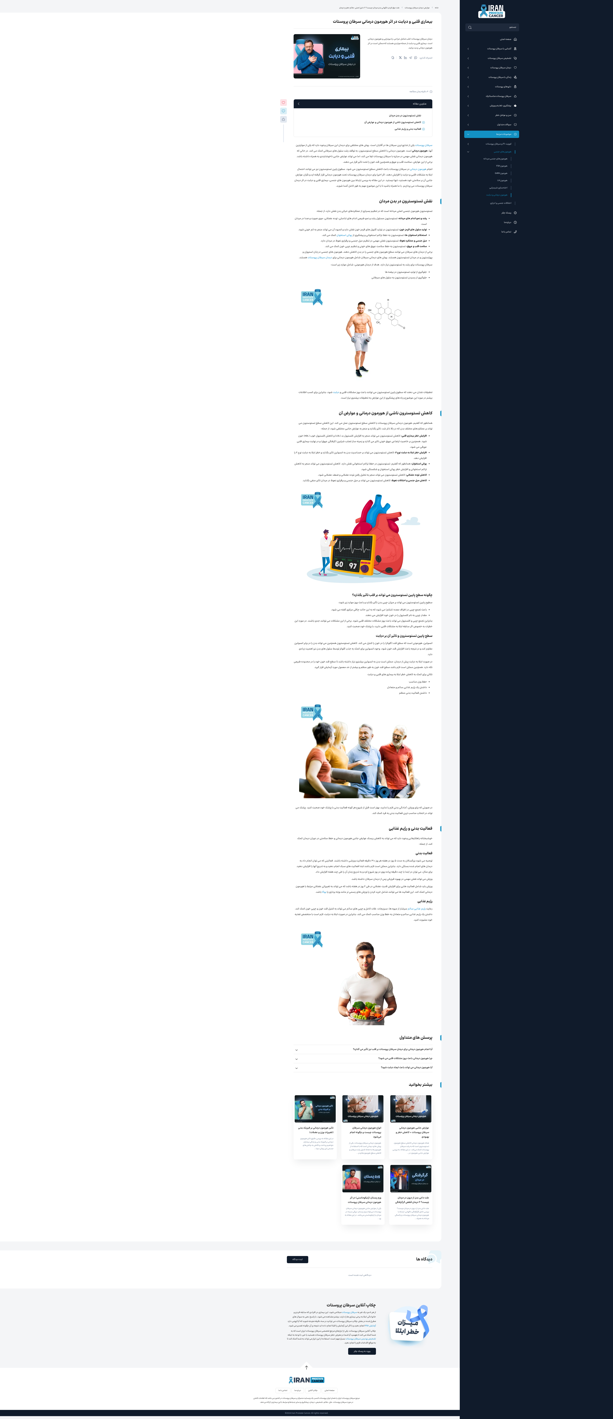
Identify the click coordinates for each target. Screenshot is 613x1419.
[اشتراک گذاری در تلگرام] (410, 58)
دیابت (336, 392)
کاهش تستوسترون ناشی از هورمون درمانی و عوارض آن (392, 122)
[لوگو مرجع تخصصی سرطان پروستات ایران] (492, 11)
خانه (437, 7)
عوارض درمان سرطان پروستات (417, 7)
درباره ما (507, 222)
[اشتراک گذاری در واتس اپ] (415, 58)
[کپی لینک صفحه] (393, 58)
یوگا (324, 892)
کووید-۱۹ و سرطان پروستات (498, 144)
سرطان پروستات (423, 145)
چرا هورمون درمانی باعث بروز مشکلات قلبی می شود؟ (405, 1058)
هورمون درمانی (418, 169)
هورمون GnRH (501, 173)
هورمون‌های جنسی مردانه (495, 159)
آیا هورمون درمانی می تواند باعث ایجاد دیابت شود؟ (406, 1068)
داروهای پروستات (503, 87)
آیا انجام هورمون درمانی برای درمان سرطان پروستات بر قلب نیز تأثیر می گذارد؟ (392, 1049)
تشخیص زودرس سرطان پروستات (360, 1339)
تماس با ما (506, 232)
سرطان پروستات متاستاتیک (498, 96)
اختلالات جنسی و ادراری (500, 203)
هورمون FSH (501, 166)
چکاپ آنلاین (313, 1390)
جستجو (512, 27)
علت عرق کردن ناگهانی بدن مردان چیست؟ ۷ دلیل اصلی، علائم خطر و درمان (369, 7)
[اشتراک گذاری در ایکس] (400, 58)
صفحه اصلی (505, 39)
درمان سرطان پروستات (500, 68)
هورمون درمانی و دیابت (496, 195)
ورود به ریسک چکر (362, 1351)
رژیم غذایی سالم (417, 909)
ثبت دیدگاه (297, 1259)
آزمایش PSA (370, 1326)
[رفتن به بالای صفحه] (306, 1367)
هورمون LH (502, 180)
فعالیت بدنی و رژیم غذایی (408, 129)
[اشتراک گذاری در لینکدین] (405, 58)
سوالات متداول (504, 124)
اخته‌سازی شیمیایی (498, 188)
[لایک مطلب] (283, 102)
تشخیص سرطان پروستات (499, 58)
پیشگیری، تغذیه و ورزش (500, 105)
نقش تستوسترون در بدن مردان (405, 116)
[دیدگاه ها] (283, 111)
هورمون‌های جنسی (502, 152)
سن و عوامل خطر (503, 115)
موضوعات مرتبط (503, 134)
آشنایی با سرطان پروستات (499, 49)
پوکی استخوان (344, 235)
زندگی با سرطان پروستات (499, 77)
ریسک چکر (506, 213)
